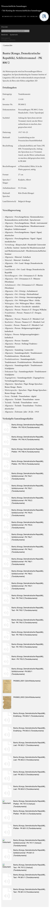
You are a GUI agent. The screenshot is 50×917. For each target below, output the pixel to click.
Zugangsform (38, 377)
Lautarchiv (8, 45)
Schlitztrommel (19, 229)
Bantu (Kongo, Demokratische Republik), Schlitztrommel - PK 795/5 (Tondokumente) (28, 512)
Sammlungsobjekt (22, 352)
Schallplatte (9, 368)
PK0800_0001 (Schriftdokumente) (27, 681)
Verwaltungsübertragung (15, 380)
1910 (37, 411)
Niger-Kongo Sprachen (33, 383)
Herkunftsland (32, 294)
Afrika (37, 300)
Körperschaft (21, 244)
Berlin (40, 275)
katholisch (9, 331)
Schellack (27, 256)
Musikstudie (25, 355)
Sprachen (18, 383)
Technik (14, 396)
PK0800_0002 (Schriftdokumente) (27, 697)
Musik (33, 222)
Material (18, 256)
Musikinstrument (37, 225)
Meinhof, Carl (38, 318)
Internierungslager (34, 297)
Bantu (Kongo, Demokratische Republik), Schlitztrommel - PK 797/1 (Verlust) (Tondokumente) (29, 843)
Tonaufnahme (24, 396)
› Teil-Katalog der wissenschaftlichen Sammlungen (21, 10)
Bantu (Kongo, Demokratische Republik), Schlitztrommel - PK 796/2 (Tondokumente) (28, 549)
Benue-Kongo (10, 386)
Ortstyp (22, 290)
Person (17, 306)
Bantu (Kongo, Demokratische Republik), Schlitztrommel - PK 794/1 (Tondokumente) (28, 476)
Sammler (25, 340)
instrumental (42, 222)
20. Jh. (30, 411)
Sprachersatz (35, 219)
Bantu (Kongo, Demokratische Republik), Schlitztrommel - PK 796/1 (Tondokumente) (28, 537)
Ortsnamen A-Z (30, 275)
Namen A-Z (26, 309)
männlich (35, 306)
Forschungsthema (22, 216)
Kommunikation (36, 216)
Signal (32, 232)
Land (21, 263)
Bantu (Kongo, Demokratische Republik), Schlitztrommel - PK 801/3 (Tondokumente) (29, 853)
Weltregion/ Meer (26, 300)
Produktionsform (12, 355)
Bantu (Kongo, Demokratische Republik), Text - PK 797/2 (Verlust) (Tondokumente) (29, 867)
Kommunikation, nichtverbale (16, 219)
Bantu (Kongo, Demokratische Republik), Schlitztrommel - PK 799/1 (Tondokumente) (28, 586)
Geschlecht (26, 306)
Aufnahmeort (32, 290)
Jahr (25, 411)
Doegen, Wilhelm (39, 309)
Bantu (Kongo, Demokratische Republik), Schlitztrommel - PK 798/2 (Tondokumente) (28, 573)
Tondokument (36, 352)
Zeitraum (18, 411)
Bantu (19, 386)
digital (33, 396)
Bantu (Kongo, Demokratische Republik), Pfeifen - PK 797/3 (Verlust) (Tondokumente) (29, 804)
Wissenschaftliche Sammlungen (14, 6)
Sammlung (19, 349)
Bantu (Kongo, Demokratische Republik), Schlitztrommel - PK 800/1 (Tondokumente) (28, 671)
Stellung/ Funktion (29, 343)
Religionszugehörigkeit (31, 328)
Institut (16, 247)
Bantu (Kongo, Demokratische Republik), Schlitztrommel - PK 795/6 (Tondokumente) (28, 525)
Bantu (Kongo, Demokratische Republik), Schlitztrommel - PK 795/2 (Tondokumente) (28, 500)
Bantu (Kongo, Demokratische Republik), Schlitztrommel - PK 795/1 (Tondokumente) (28, 488)
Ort (16, 263)
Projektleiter (10, 346)
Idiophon (8, 229)
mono (37, 399)
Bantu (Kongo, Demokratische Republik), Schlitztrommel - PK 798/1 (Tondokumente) (28, 561)
